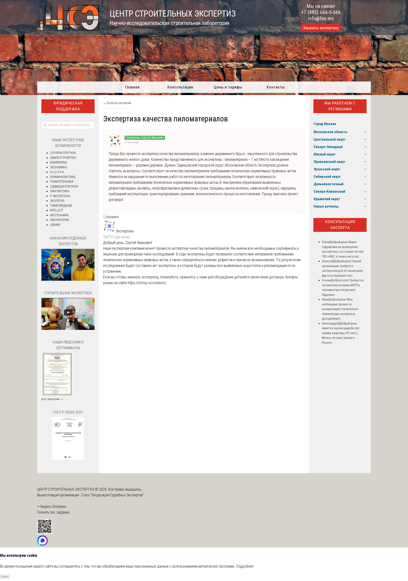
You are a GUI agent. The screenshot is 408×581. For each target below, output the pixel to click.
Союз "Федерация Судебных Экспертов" (112, 495)
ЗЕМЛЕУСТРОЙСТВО (63, 158)
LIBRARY (55, 225)
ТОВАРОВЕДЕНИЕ (61, 206)
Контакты (275, 87)
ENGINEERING (58, 162)
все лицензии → (52, 399)
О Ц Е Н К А (57, 172)
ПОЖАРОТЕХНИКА (61, 182)
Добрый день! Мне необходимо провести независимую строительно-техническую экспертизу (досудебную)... (340, 309)
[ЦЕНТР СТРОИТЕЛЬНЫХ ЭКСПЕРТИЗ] (68, 29)
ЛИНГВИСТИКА (59, 191)
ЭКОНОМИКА (58, 167)
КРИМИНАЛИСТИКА (62, 177)
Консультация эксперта (340, 224)
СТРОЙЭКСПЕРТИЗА (63, 153)
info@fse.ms (321, 18)
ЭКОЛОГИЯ (57, 201)
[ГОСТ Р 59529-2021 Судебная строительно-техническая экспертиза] (68, 459)
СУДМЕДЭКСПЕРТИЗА (64, 186)
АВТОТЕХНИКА (59, 215)
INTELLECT (56, 210)
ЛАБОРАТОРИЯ (59, 220)
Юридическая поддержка (68, 106)
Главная (132, 87)
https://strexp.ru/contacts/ (147, 283)
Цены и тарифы (228, 87)
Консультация (180, 87)
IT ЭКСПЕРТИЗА (60, 196)
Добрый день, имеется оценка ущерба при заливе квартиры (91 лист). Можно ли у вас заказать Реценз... (340, 333)
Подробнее (245, 566)
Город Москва (325, 124)
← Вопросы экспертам (117, 103)
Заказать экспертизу (321, 27)
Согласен (5, 577)
